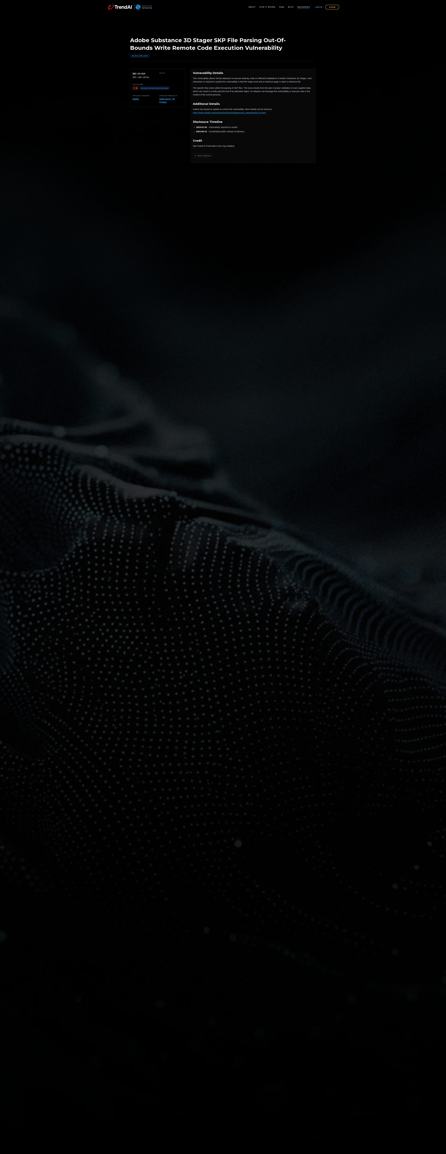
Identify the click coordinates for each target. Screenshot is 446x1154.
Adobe (136, 99)
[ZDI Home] (130, 7)
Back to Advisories (204, 156)
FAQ (281, 7)
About (252, 7)
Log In (332, 7)
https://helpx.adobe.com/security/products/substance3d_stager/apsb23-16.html (229, 113)
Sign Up (318, 7)
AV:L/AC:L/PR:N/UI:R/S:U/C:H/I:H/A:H (154, 88)
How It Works (267, 7)
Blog (291, 7)
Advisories (303, 7)
